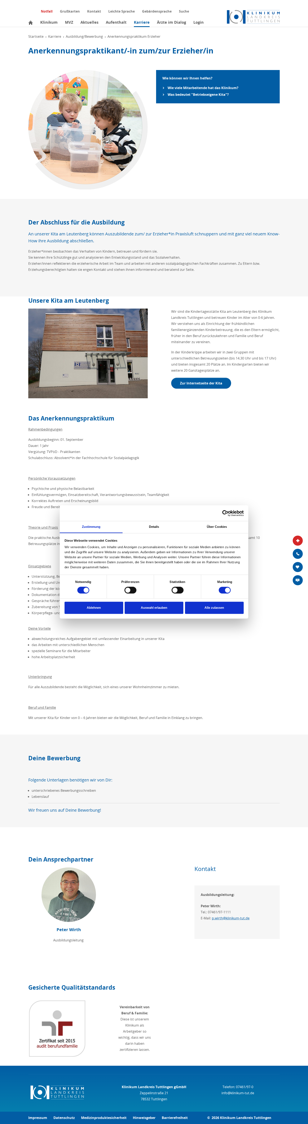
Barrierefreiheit (175, 1117)
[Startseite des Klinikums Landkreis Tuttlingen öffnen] (253, 17)
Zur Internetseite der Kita (201, 383)
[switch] (130, 590)
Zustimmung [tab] (91, 526)
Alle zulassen (214, 607)
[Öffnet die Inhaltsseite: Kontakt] (298, 554)
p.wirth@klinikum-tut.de (231, 918)
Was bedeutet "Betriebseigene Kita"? (198, 94)
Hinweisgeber (144, 1117)
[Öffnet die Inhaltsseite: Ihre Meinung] (298, 580)
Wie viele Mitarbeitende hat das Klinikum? (203, 88)
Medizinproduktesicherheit (104, 1117)
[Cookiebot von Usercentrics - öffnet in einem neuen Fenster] (225, 513)
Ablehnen (94, 607)
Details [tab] (154, 526)
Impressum (37, 1117)
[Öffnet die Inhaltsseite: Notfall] (298, 541)
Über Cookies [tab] (217, 526)
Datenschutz (64, 1117)
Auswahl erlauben (154, 607)
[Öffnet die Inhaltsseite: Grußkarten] (298, 567)
